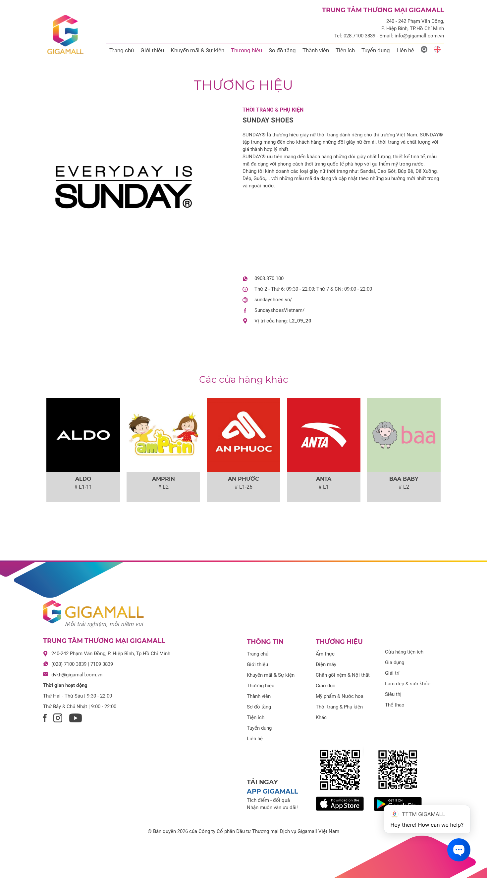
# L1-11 (83, 487)
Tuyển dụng (375, 50)
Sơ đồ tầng (282, 50)
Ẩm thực (325, 654)
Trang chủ (121, 50)
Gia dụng (394, 662)
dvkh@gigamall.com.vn (76, 675)
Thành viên (315, 50)
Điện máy (326, 664)
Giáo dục (325, 686)
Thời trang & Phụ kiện (273, 110)
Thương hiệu (246, 50)
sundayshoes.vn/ (273, 300)
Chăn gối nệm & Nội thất (343, 675)
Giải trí (392, 673)
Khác (321, 717)
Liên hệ (405, 50)
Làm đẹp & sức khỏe (407, 684)
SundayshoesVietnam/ (279, 310)
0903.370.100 (269, 278)
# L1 (323, 487)
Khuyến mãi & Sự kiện (197, 50)
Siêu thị (393, 694)
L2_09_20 (300, 321)
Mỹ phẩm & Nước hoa (339, 696)
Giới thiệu (152, 50)
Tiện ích (345, 50)
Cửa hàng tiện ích (404, 652)
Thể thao (395, 705)
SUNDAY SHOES (268, 120)
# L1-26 (243, 487)
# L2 (163, 487)
